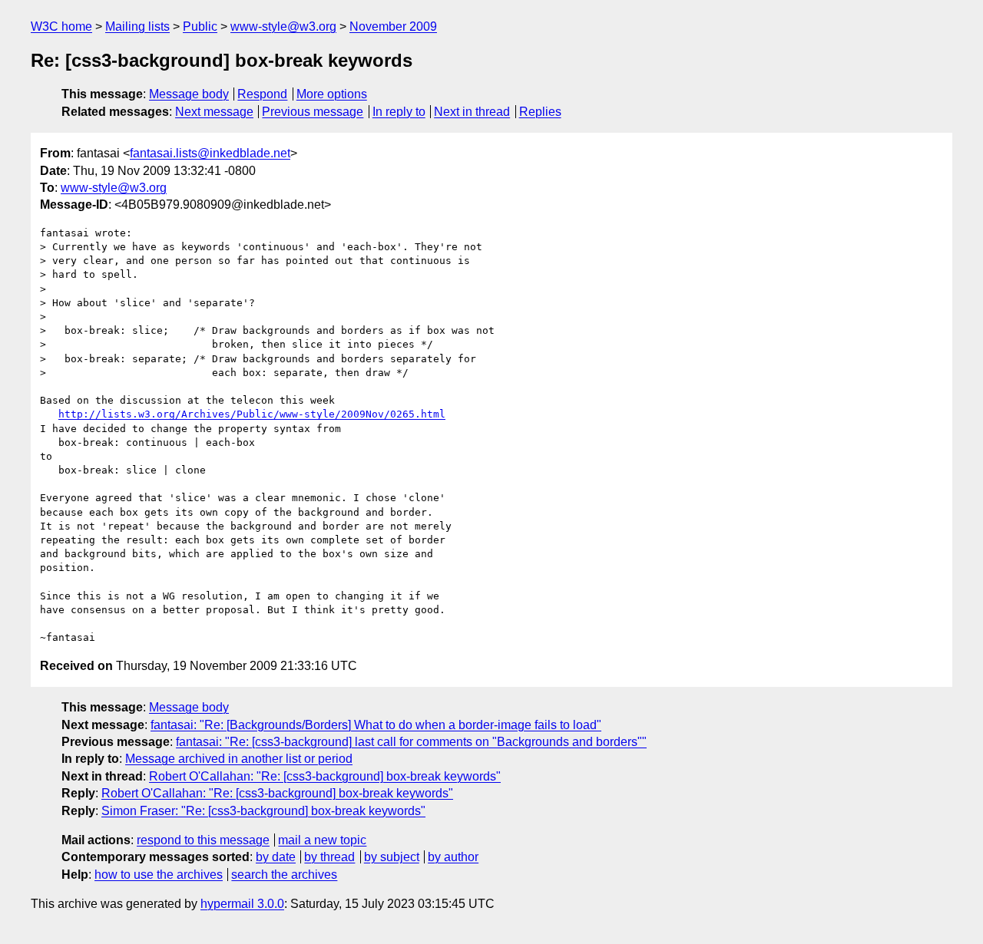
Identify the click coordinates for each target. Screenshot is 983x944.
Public (200, 26)
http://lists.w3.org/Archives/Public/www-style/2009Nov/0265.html (251, 414)
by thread (329, 856)
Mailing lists (137, 26)
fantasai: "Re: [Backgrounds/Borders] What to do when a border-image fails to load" (376, 724)
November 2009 (393, 26)
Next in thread (472, 111)
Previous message (312, 111)
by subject (391, 856)
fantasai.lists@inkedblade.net (210, 153)
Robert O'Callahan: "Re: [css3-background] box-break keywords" (325, 776)
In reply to (398, 111)
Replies (540, 111)
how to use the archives (158, 874)
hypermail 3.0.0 (242, 903)
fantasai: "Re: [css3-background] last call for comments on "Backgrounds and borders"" (411, 741)
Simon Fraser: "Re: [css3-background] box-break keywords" (263, 810)
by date (276, 856)
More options (331, 94)
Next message (214, 111)
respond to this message (203, 840)
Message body (189, 94)
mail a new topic (322, 840)
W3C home (61, 26)
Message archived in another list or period (238, 758)
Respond (262, 94)
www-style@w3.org (283, 26)
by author (453, 856)
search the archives (284, 874)
